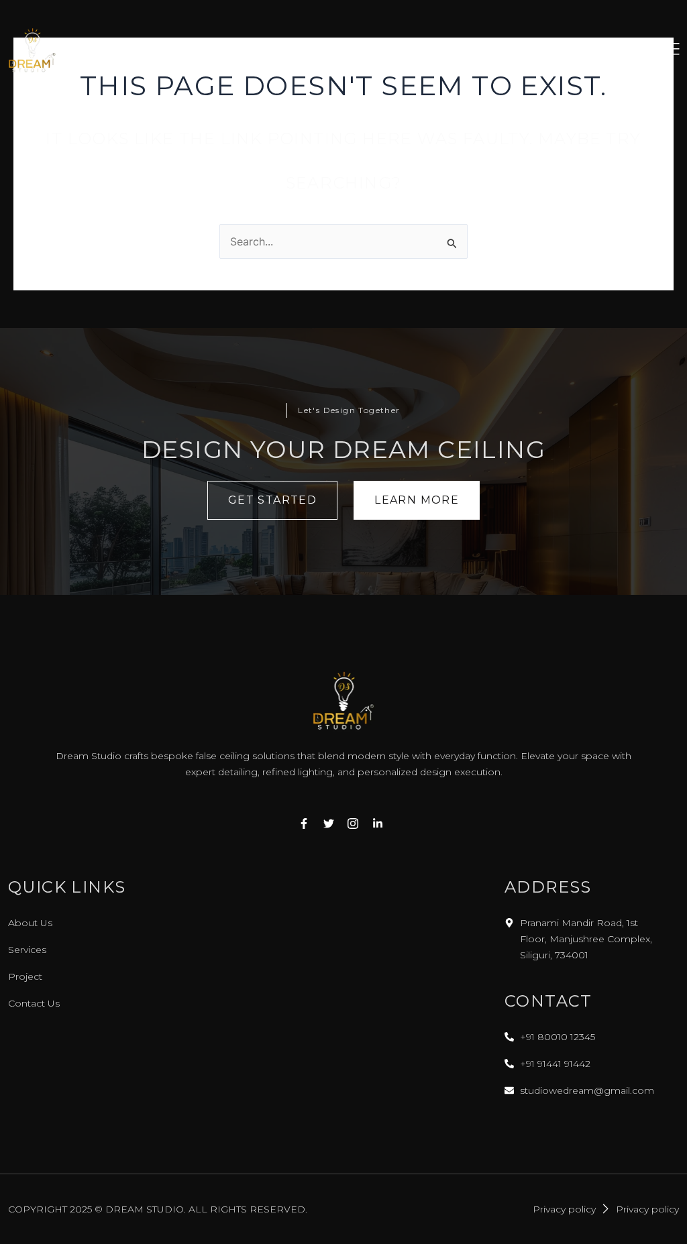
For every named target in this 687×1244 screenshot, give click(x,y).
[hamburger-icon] (669, 50)
